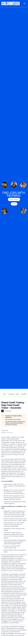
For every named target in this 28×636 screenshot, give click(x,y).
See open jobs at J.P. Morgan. (13, 419)
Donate (14, 203)
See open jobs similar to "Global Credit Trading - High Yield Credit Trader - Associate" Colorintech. (15, 423)
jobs (4, 394)
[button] (24, 3)
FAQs (5, 621)
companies (11, 394)
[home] (10, 3)
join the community (14, 199)
